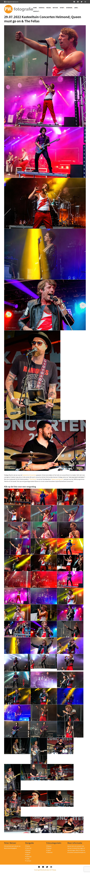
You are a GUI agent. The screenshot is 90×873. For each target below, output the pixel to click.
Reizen (48, 7)
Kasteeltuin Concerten (29, 475)
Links (76, 7)
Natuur (55, 7)
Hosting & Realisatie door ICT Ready (45, 870)
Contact (36, 11)
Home (35, 7)
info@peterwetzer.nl (12, 2)
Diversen (69, 7)
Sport (62, 7)
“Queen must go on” (57, 479)
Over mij (41, 7)
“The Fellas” (32, 479)
